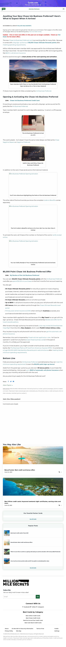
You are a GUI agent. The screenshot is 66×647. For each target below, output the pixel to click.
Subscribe (7, 590)
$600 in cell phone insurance (16, 53)
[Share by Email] (13, 382)
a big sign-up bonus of (34, 42)
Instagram (41, 607)
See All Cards (33, 519)
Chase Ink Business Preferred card (20, 40)
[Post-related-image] (33, 455)
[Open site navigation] (63, 9)
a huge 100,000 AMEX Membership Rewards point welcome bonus (25, 350)
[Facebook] (8, 382)
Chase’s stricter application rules (39, 337)
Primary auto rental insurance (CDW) (18, 311)
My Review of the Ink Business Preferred (24, 275)
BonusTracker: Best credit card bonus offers (20, 470)
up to (42, 370)
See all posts (33, 567)
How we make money (35, 31)
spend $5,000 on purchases (22, 281)
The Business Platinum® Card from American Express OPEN (31, 348)
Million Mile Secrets (24, 25)
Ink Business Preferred (43, 91)
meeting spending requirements (14, 45)
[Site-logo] (4, 9)
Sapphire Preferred (23, 142)
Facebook (26, 607)
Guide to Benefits (50, 200)
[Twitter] (11, 382)
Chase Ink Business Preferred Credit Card (25, 100)
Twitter (33, 607)
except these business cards (35, 340)
